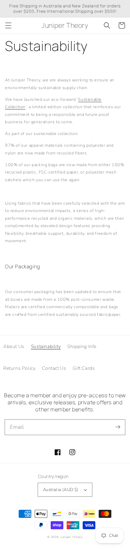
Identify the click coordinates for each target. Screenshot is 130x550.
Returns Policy (19, 368)
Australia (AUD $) (61, 490)
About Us (13, 346)
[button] (8, 25)
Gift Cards (84, 368)
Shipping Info (82, 346)
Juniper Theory (71, 537)
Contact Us (54, 368)
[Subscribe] (117, 427)
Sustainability (46, 346)
